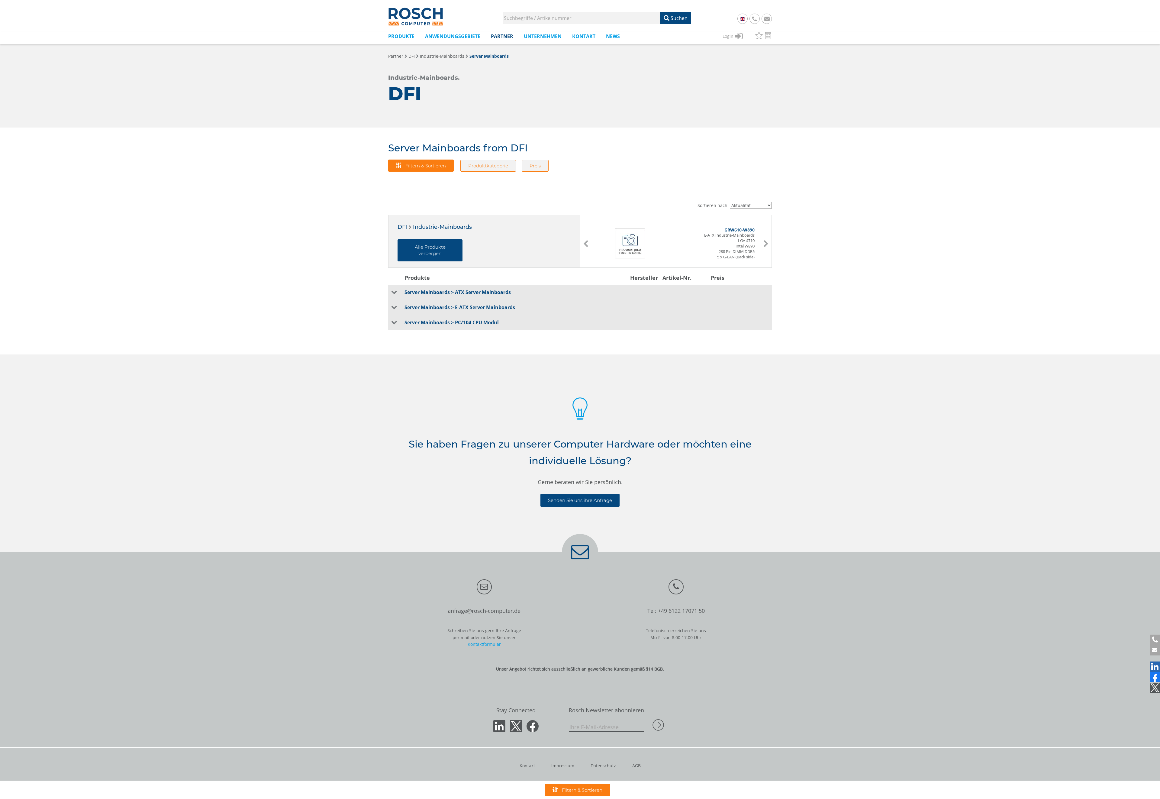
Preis (535, 166)
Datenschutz (603, 765)
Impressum (562, 765)
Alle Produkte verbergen (430, 250)
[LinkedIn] (1155, 667)
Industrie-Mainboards (442, 56)
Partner (395, 56)
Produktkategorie (488, 166)
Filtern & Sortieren (425, 166)
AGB (636, 765)
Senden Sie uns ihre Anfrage (580, 500)
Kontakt (527, 765)
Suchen (678, 18)
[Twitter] (1155, 688)
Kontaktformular (484, 644)
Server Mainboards (489, 56)
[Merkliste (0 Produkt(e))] (759, 36)
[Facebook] (1155, 677)
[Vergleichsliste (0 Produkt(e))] (768, 36)
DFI (411, 56)
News (613, 36)
